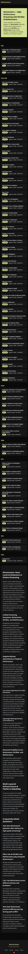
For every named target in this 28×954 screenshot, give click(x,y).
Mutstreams (5, 2)
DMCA (21, 950)
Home (6, 950)
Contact (11, 950)
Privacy (17, 950)
